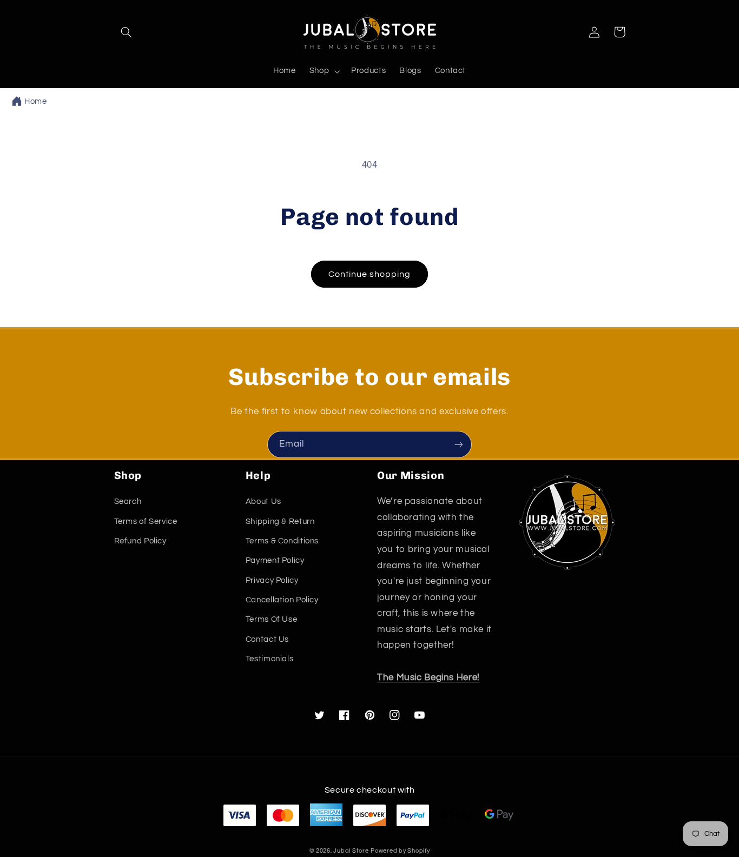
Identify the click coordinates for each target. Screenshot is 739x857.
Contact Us (267, 639)
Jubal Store (350, 851)
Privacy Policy (272, 580)
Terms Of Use (272, 619)
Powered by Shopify (400, 851)
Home (35, 101)
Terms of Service (145, 521)
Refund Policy (140, 541)
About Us (263, 501)
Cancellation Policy (282, 600)
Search (128, 501)
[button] (126, 31)
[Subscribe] (458, 444)
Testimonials (270, 659)
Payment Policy (275, 560)
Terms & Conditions (282, 541)
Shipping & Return (280, 521)
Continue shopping (369, 274)
